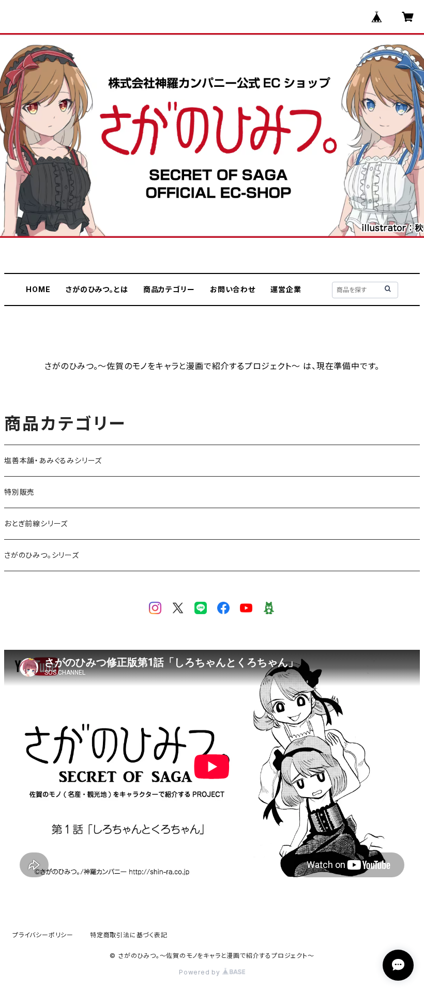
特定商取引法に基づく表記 (129, 935)
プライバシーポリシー (42, 935)
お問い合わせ (232, 289)
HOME (38, 289)
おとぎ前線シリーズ (36, 523)
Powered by (200, 972)
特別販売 (19, 491)
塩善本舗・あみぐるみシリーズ (53, 460)
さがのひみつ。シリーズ (41, 555)
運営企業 (285, 289)
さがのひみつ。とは (97, 289)
